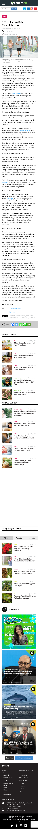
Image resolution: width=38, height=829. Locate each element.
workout (32, 318)
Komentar (31, 538)
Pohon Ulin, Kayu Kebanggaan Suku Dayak (24, 585)
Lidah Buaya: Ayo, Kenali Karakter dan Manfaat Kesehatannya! (22, 463)
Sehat (15, 365)
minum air (5, 182)
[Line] (25, 324)
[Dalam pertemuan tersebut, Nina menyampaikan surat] (19, 737)
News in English (8, 777)
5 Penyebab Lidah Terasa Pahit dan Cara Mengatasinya (25, 424)
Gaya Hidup (6, 780)
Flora (15, 544)
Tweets (19, 538)
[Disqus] (19, 495)
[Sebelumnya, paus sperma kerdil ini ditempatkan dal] (19, 702)
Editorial (6, 775)
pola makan (16, 93)
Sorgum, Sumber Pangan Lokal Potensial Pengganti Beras (24, 572)
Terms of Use (14, 819)
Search (14, 9)
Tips (4, 16)
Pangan (16, 569)
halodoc (12, 312)
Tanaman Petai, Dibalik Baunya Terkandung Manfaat (25, 597)
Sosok (23, 773)
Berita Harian (17, 378)
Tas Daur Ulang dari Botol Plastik (24, 449)
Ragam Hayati (23, 781)
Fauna (23, 786)
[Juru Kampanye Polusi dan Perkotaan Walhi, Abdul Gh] (19, 667)
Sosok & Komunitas (26, 770)
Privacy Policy (24, 819)
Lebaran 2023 (23, 318)
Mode (15, 446)
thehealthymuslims (15, 308)
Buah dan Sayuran (22, 316)
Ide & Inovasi (23, 778)
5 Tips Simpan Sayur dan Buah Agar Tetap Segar (24, 344)
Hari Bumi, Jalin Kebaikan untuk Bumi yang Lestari (24, 393)
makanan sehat (25, 130)
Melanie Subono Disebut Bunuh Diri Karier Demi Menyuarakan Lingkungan (25, 413)
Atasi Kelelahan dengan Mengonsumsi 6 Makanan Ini (24, 437)
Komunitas (24, 775)
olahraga (10, 199)
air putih (13, 316)
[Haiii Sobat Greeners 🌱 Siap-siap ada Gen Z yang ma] (19, 631)
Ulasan (5, 790)
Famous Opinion (18, 409)
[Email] (29, 324)
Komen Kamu (7, 795)
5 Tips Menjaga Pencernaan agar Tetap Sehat (23, 356)
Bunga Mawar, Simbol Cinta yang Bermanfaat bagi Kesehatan (23, 548)
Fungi (22, 788)
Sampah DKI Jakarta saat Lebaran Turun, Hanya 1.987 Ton (23, 382)
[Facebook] (12, 324)
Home (5, 819)
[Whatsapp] (20, 324)
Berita (4, 770)
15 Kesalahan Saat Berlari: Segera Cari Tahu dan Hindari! (24, 560)
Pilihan (6, 538)
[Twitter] (16, 324)
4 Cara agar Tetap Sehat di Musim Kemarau (23, 369)
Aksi (20, 791)
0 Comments (9, 31)
